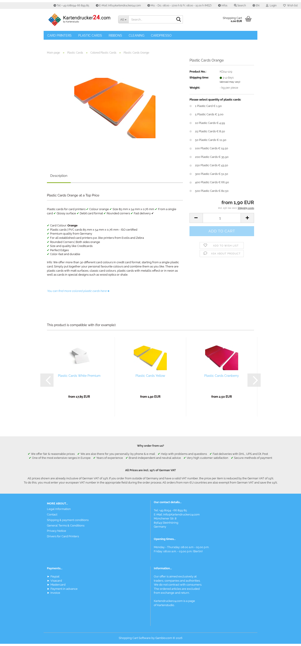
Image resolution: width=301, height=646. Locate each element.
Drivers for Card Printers (63, 536)
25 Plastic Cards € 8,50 (210, 131)
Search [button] (241, 5)
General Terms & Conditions (65, 525)
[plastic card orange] (115, 107)
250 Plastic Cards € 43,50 (211, 165)
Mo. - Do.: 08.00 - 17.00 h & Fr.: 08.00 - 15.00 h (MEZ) (181, 5)
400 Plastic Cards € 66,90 (212, 182)
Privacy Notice (56, 530)
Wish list (292, 5)
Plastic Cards (90, 35)
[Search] (179, 20)
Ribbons (115, 35)
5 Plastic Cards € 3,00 (209, 114)
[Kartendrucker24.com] (79, 20)
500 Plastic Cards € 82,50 (212, 190)
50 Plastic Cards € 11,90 (210, 140)
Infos (224, 5)
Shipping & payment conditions (68, 520)
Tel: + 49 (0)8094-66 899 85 (72, 5)
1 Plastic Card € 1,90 (208, 106)
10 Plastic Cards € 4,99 (210, 123)
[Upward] (288, 639)
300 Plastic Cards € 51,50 (211, 174)
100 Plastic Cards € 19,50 (211, 148)
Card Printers (59, 35)
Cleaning (136, 35)
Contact (52, 514)
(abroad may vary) (230, 81)
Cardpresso (161, 35)
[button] (256, 5)
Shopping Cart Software (135, 638)
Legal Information (59, 509)
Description (58, 176)
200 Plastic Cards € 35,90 (212, 157)
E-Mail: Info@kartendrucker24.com (119, 5)
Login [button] (272, 5)
